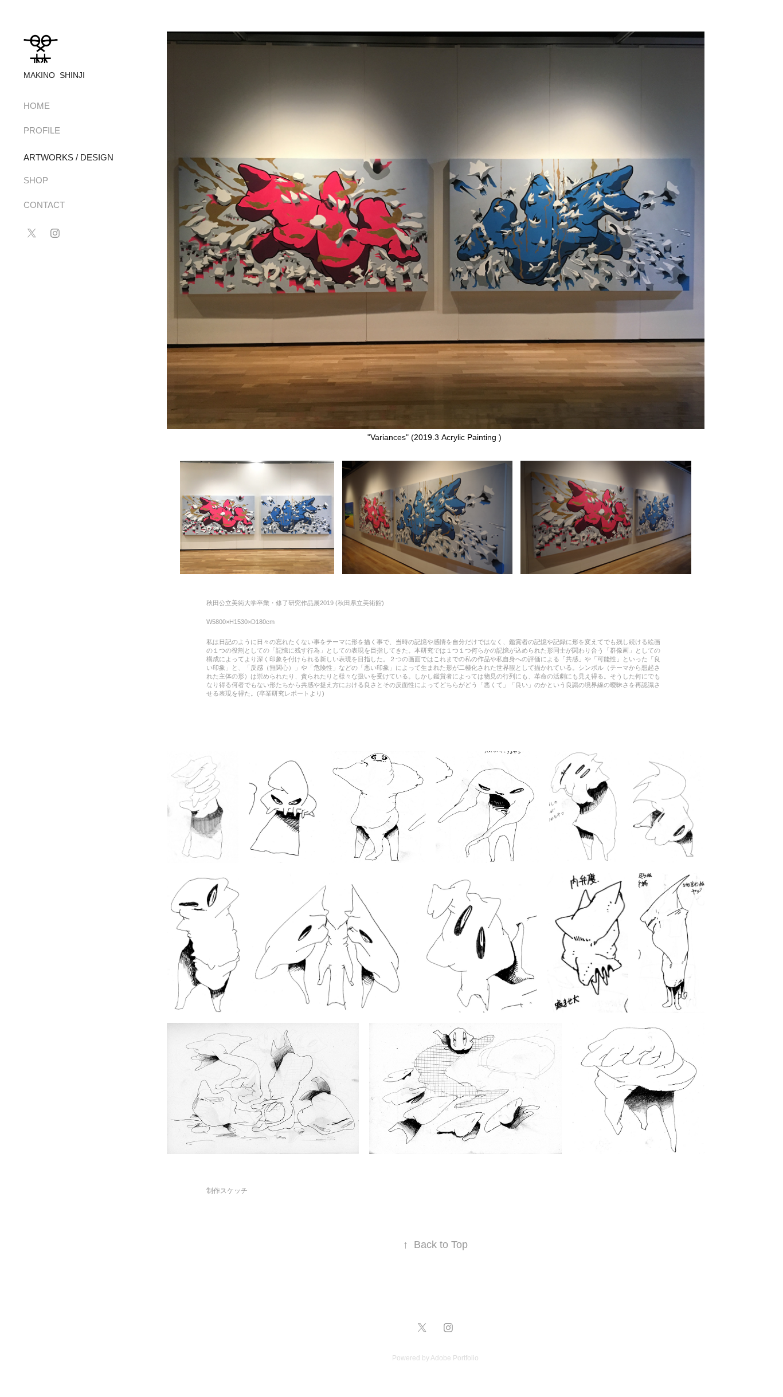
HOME (37, 106)
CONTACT (44, 205)
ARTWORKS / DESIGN (68, 157)
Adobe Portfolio (454, 1358)
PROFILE (42, 130)
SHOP (36, 180)
